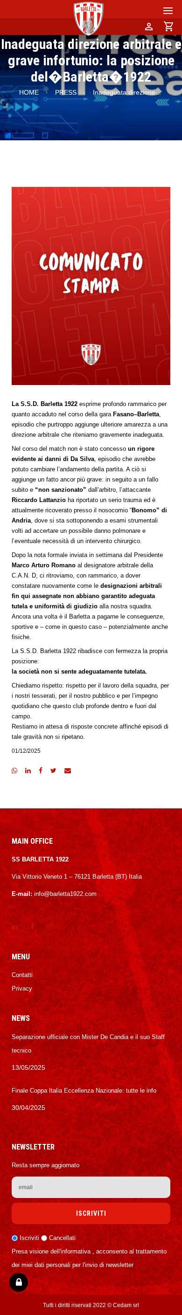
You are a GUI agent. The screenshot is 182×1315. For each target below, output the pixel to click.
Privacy (22, 988)
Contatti (22, 974)
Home (29, 92)
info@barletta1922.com (65, 893)
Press (66, 92)
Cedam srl (126, 1305)
